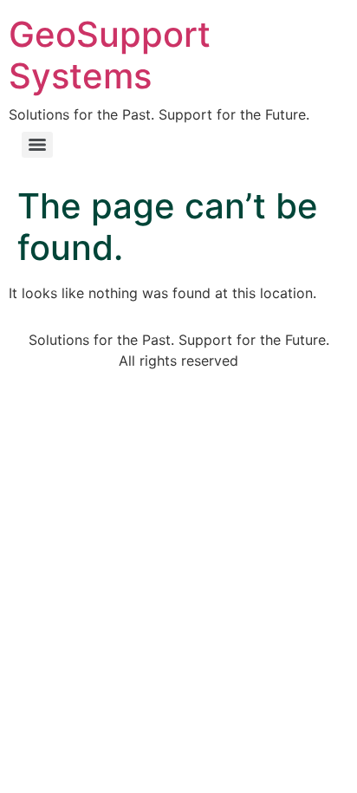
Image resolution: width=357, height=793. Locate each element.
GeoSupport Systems (110, 55)
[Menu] (37, 145)
